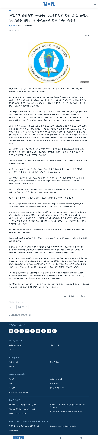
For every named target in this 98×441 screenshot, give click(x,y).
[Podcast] (32, 331)
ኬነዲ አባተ (13, 26)
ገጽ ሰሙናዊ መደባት (58, 388)
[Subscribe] (38, 331)
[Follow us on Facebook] (11, 331)
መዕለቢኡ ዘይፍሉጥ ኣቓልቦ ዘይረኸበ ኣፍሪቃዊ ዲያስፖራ (67, 406)
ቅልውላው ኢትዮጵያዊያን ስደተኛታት (22, 405)
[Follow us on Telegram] (49, 331)
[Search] (81, 438)
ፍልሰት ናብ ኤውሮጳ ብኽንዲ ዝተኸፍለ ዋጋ (66, 412)
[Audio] (40, 438)
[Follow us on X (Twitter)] (27, 331)
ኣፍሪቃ (11, 367)
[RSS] (43, 331)
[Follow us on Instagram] (21, 331)
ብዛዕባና (11, 350)
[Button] (86, 35)
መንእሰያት (13, 388)
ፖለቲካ (11, 379)
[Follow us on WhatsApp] (54, 331)
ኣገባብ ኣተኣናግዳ (15, 345)
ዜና (10, 10)
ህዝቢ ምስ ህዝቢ (56, 379)
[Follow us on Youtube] (16, 331)
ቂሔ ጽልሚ (54, 384)
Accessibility (13, 431)
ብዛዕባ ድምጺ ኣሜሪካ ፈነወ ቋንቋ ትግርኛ (24, 426)
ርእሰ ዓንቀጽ (54, 345)
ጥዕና (10, 384)
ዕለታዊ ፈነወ (54, 362)
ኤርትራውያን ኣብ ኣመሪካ (18, 392)
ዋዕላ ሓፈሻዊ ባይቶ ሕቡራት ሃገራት (22, 409)
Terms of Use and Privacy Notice (63, 426)
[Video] (60, 438)
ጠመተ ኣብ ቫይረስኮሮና (18, 414)
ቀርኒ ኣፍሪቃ (13, 362)
